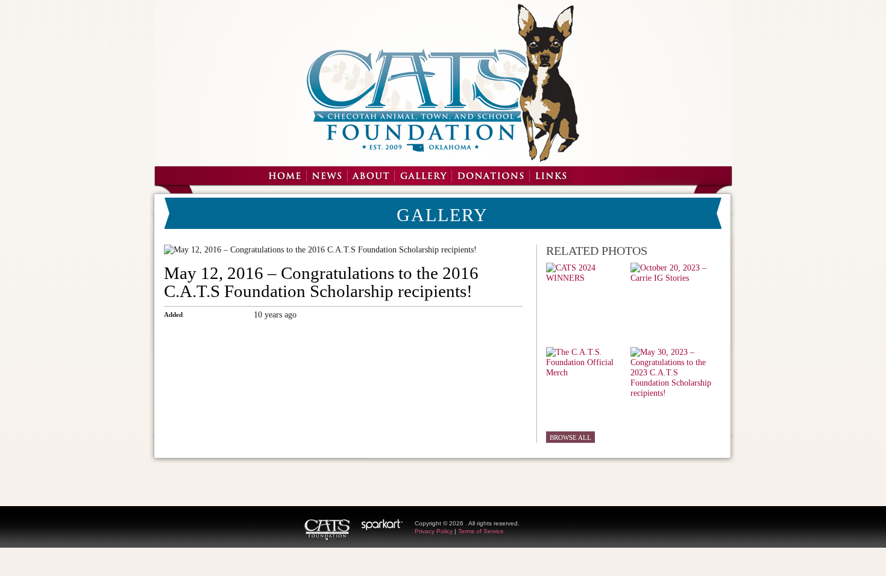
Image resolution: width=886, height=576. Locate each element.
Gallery (422, 175)
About (370, 175)
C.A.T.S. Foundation (327, 529)
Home (284, 175)
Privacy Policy (434, 531)
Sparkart (382, 524)
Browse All (570, 437)
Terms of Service (481, 531)
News (326, 175)
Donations (490, 175)
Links (551, 175)
